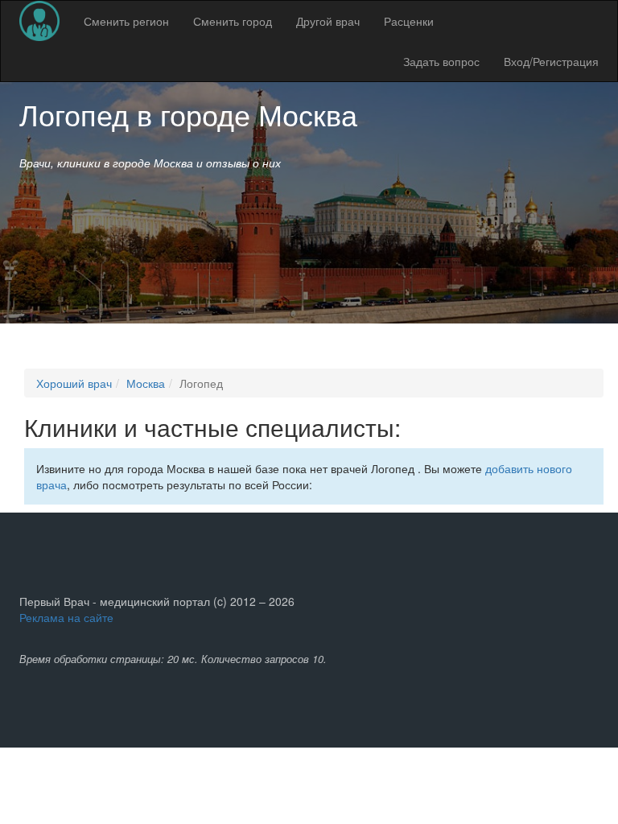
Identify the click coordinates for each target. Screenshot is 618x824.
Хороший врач (74, 383)
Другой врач (328, 21)
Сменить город (232, 21)
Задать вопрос (441, 61)
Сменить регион (126, 21)
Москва (145, 383)
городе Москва (258, 113)
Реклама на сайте (66, 617)
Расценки (409, 21)
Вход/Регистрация (551, 61)
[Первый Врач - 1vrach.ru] (39, 21)
